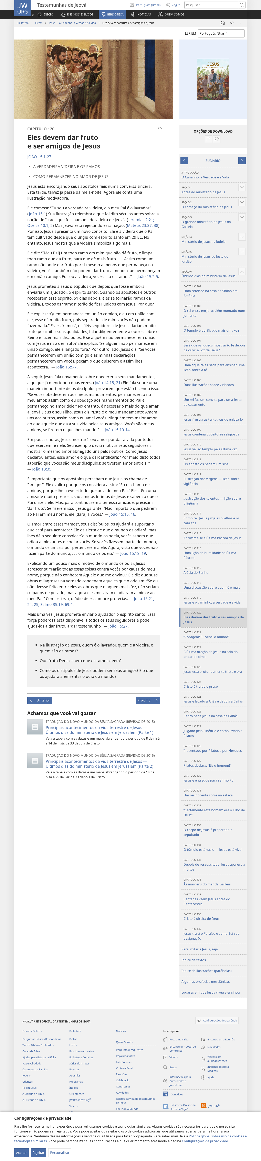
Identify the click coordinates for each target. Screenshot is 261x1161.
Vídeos (73, 1106)
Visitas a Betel (124, 1068)
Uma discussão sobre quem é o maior (213, 585)
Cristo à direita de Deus (202, 916)
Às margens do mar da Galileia (207, 882)
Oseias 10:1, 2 (40, 225)
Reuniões (121, 1074)
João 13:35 (41, 469)
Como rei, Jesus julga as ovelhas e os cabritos (212, 518)
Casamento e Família (35, 1069)
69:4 (68, 604)
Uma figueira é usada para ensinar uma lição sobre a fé (214, 365)
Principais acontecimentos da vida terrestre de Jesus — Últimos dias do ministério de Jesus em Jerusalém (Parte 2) (99, 764)
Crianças (27, 1081)
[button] (77, 14)
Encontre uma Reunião (218, 1040)
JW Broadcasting (80, 1100)
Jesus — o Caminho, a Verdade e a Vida (72, 23)
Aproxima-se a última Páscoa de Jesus (212, 535)
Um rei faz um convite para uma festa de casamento (213, 400)
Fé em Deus (29, 1088)
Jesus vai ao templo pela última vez (210, 447)
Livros (38, 23)
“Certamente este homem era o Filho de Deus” (214, 810)
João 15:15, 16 (122, 514)
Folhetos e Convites (81, 1057)
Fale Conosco (124, 1062)
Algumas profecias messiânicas (205, 981)
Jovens (26, 1075)
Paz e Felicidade (31, 1063)
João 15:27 (118, 626)
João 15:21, (144, 598)
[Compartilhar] (231, 23)
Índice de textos (193, 960)
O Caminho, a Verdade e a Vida (205, 175)
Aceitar (21, 1152)
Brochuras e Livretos (81, 1051)
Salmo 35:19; (51, 604)
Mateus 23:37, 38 (142, 225)
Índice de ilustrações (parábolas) (206, 971)
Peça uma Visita (125, 1056)
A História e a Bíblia (33, 1100)
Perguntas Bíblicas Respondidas (41, 1039)
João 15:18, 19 (133, 553)
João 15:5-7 (66, 367)
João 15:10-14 (117, 429)
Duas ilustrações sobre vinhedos (209, 382)
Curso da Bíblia (31, 1051)
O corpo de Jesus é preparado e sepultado (208, 830)
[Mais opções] (240, 23)
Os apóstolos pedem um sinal (206, 461)
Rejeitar (38, 1152)
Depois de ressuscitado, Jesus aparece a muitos (214, 865)
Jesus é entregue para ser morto (208, 778)
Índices (73, 1088)
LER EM (190, 33)
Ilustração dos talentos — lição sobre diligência (212, 499)
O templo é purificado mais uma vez (211, 328)
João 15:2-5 (148, 276)
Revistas (74, 1069)
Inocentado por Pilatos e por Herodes (213, 748)
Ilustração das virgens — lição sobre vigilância (211, 479)
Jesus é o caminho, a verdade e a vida (212, 600)
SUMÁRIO (213, 160)
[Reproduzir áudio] (222, 23)
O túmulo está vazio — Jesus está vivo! (213, 847)
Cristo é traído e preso (201, 684)
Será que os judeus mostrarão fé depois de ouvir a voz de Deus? (214, 345)
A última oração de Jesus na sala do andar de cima (211, 652)
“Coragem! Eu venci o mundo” (206, 634)
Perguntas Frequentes (129, 1050)
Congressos (123, 1086)
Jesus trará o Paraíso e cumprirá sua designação (211, 934)
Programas (76, 1081)
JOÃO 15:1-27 (39, 156)
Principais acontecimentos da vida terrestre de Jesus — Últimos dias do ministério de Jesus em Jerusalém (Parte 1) (99, 730)
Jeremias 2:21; (141, 219)
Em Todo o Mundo (127, 1109)
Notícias (121, 1031)
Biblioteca (23, 23)
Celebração (122, 1080)
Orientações (76, 1094)
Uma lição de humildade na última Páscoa (210, 553)
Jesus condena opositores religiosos (211, 432)
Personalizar (60, 1152)
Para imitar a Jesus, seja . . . (202, 949)
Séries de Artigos (79, 1063)
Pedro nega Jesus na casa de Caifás (211, 714)
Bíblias (73, 1039)
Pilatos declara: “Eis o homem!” (207, 763)
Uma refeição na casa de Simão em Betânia (211, 291)
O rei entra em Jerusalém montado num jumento (214, 311)
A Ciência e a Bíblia (33, 1094)
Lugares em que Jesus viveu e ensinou (210, 992)
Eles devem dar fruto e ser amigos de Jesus (214, 617)
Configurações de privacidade (205, 1141)
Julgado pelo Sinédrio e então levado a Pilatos (213, 731)
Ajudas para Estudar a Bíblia (39, 1057)
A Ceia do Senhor (197, 570)
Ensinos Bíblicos (32, 1031)
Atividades (122, 1092)
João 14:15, (105, 382)
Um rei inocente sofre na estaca (208, 793)
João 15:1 (37, 214)
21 (118, 382)
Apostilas (74, 1075)
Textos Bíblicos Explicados (38, 1045)
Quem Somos (124, 1042)
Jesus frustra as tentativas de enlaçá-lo (213, 417)
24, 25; (33, 604)
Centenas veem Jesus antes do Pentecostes (207, 899)
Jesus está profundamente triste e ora (213, 669)
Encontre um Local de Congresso (179, 1049)
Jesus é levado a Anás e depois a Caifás (213, 699)
